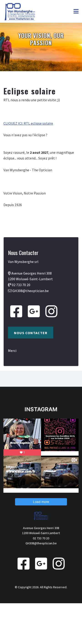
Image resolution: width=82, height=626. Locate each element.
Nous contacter (30, 333)
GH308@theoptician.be (30, 290)
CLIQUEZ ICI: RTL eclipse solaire (28, 123)
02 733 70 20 (21, 285)
